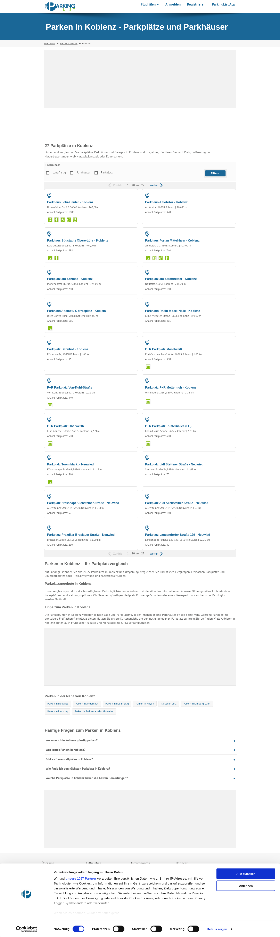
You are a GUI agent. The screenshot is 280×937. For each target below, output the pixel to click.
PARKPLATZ (127, 342)
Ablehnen (246, 885)
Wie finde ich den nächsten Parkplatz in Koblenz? (78, 769)
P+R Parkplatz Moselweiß (163, 349)
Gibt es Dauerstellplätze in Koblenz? (69, 759)
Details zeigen (217, 929)
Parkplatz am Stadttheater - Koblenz (171, 278)
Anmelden (173, 4)
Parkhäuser (83, 172)
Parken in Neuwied (57, 703)
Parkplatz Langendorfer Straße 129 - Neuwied (177, 534)
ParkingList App (223, 4)
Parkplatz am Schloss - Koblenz (70, 278)
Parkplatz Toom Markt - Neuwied (70, 464)
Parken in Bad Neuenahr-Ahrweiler (94, 711)
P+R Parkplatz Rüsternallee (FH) (168, 426)
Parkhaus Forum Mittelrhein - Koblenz (172, 240)
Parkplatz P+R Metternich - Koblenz (170, 387)
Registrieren (196, 4)
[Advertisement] (140, 656)
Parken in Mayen (145, 703)
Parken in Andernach (86, 703)
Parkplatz (107, 172)
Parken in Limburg (57, 711)
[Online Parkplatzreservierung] (60, 6)
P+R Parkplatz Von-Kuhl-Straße (69, 387)
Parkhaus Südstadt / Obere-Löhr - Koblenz (77, 240)
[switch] (118, 929)
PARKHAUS (127, 195)
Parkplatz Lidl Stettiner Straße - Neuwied (174, 464)
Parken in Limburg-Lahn (196, 703)
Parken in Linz (168, 703)
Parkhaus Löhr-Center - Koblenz (70, 202)
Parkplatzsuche (68, 43)
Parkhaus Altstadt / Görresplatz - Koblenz (77, 310)
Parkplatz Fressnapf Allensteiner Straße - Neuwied (83, 503)
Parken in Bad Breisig (117, 703)
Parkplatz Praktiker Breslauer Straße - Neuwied (81, 534)
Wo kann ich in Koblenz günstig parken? (72, 740)
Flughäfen (148, 4)
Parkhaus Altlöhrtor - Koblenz (166, 202)
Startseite (49, 43)
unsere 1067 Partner (81, 878)
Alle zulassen (245, 873)
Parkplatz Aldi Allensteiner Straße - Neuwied (176, 503)
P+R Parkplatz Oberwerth (65, 426)
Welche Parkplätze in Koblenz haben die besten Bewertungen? (87, 778)
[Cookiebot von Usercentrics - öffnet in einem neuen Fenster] (26, 929)
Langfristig (59, 172)
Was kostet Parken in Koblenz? (65, 750)
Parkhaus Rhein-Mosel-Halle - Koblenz (172, 310)
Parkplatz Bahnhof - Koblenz (67, 349)
